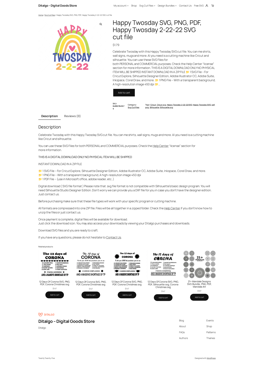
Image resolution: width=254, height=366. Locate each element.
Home (40, 15)
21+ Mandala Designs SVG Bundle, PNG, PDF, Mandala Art (199, 284)
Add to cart (124, 92)
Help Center (161, 146)
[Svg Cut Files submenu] (154, 5)
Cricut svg (161, 104)
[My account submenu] (128, 5)
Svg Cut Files (50, 15)
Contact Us (113, 237)
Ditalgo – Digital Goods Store (57, 6)
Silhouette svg (166, 107)
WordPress (211, 358)
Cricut (153, 104)
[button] (100, 24)
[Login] (207, 6)
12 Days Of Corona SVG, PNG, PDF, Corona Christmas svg (54, 283)
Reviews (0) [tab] (72, 116)
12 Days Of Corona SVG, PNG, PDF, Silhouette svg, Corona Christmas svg (163, 284)
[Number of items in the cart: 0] (213, 6)
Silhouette (154, 107)
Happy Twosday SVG (202, 104)
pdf (213, 104)
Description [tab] (49, 116)
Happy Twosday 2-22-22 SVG (179, 104)
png (147, 107)
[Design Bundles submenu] (176, 5)
